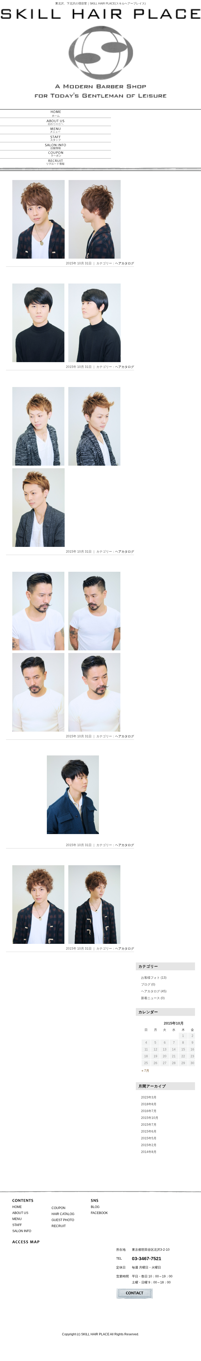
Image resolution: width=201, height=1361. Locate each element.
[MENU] (55, 131)
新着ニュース (150, 998)
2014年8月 (149, 1152)
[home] (55, 115)
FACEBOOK (99, 1213)
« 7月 (145, 1071)
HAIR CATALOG (63, 1214)
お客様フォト (150, 977)
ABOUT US (20, 1213)
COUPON (58, 1208)
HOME (17, 1207)
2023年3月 (149, 1097)
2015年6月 (149, 1131)
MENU (17, 1219)
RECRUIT (59, 1226)
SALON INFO (21, 1231)
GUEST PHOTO (63, 1220)
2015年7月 (149, 1124)
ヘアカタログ (124, 263)
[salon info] (55, 147)
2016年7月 (149, 1111)
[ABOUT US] (55, 123)
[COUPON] (55, 156)
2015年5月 (149, 1138)
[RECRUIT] (55, 164)
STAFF (17, 1225)
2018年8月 (149, 1104)
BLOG (95, 1207)
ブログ (145, 984)
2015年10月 (149, 1118)
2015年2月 (149, 1145)
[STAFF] (55, 139)
